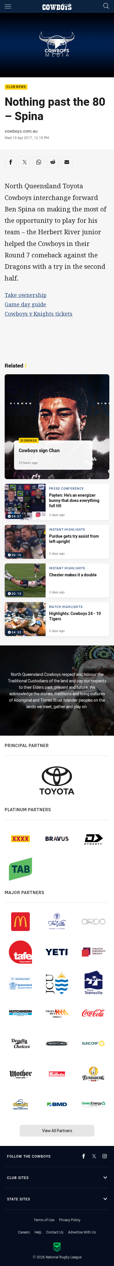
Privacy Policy (69, 1219)
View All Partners (57, 1130)
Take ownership (25, 294)
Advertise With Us (82, 1232)
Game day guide (25, 304)
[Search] (106, 6)
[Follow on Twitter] (94, 1156)
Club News (16, 87)
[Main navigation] (8, 6)
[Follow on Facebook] (83, 1156)
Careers (24, 1232)
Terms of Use (44, 1219)
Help (38, 1232)
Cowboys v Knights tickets (38, 313)
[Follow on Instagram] (104, 1156)
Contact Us (54, 1232)
